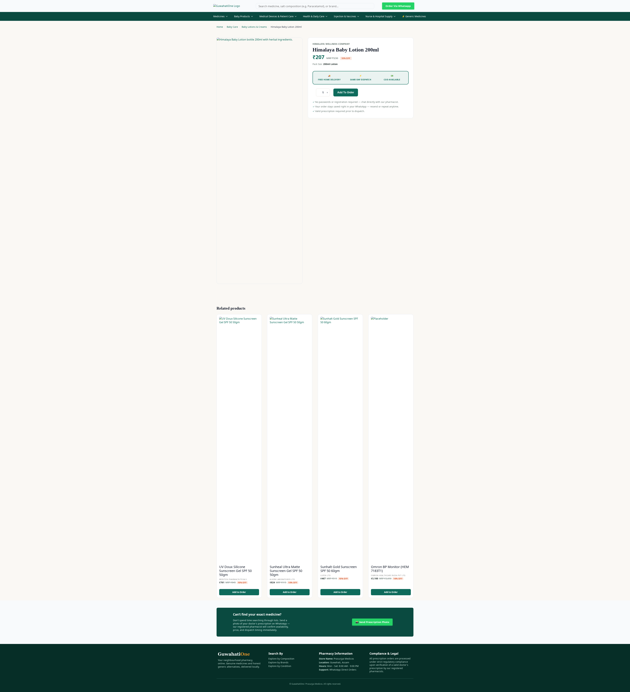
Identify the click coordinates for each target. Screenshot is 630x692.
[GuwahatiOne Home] (226, 6)
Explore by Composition (281, 658)
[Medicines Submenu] (228, 16)
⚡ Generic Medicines (414, 16)
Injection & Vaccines (345, 16)
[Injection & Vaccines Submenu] (359, 16)
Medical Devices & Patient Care (276, 16)
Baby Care (232, 26)
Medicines (219, 16)
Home (220, 26)
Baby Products (242, 16)
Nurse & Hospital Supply (379, 16)
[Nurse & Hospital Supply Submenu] (395, 16)
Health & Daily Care (313, 16)
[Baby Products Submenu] (253, 16)
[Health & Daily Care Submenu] (327, 16)
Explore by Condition (279, 666)
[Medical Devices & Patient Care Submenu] (297, 16)
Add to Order (345, 92)
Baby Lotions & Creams (254, 26)
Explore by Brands (278, 662)
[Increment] (327, 92)
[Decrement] (318, 92)
